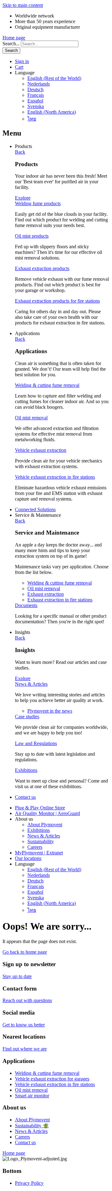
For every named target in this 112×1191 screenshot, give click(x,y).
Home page (13, 37)
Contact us (25, 797)
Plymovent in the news (49, 711)
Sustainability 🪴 (32, 1125)
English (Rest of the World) (54, 78)
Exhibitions (26, 770)
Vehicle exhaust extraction (40, 450)
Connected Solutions (35, 509)
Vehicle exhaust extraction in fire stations (55, 477)
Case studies (27, 716)
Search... (11, 43)
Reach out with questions (27, 1000)
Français (35, 95)
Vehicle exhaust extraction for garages (52, 1078)
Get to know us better (23, 1024)
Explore (22, 197)
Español (35, 100)
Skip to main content (22, 5)
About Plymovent (44, 824)
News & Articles (31, 684)
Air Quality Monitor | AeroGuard (47, 813)
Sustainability (40, 841)
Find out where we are (24, 1048)
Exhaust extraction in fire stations (59, 599)
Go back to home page (24, 952)
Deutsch (35, 89)
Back (20, 152)
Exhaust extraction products (42, 268)
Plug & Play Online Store (40, 807)
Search (11, 50)
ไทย (31, 118)
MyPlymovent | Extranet (39, 852)
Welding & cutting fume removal (47, 385)
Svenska (35, 106)
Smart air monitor (32, 1095)
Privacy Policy (29, 1183)
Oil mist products (32, 236)
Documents (26, 605)
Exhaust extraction (45, 594)
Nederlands (38, 83)
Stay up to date (17, 976)
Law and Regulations (36, 743)
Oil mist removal (31, 417)
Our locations (28, 858)
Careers (34, 847)
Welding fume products (38, 203)
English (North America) (51, 112)
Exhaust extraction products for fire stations (57, 301)
